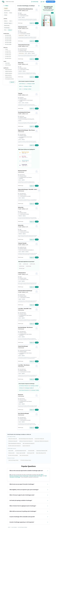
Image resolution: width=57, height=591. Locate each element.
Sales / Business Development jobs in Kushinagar (27, 475)
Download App (35, 1)
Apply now (32, 23)
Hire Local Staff (49, 1)
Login (43, 1)
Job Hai (9, 527)
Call (37, 23)
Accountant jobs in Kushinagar (35, 476)
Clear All (12, 82)
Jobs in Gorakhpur (14, 527)
